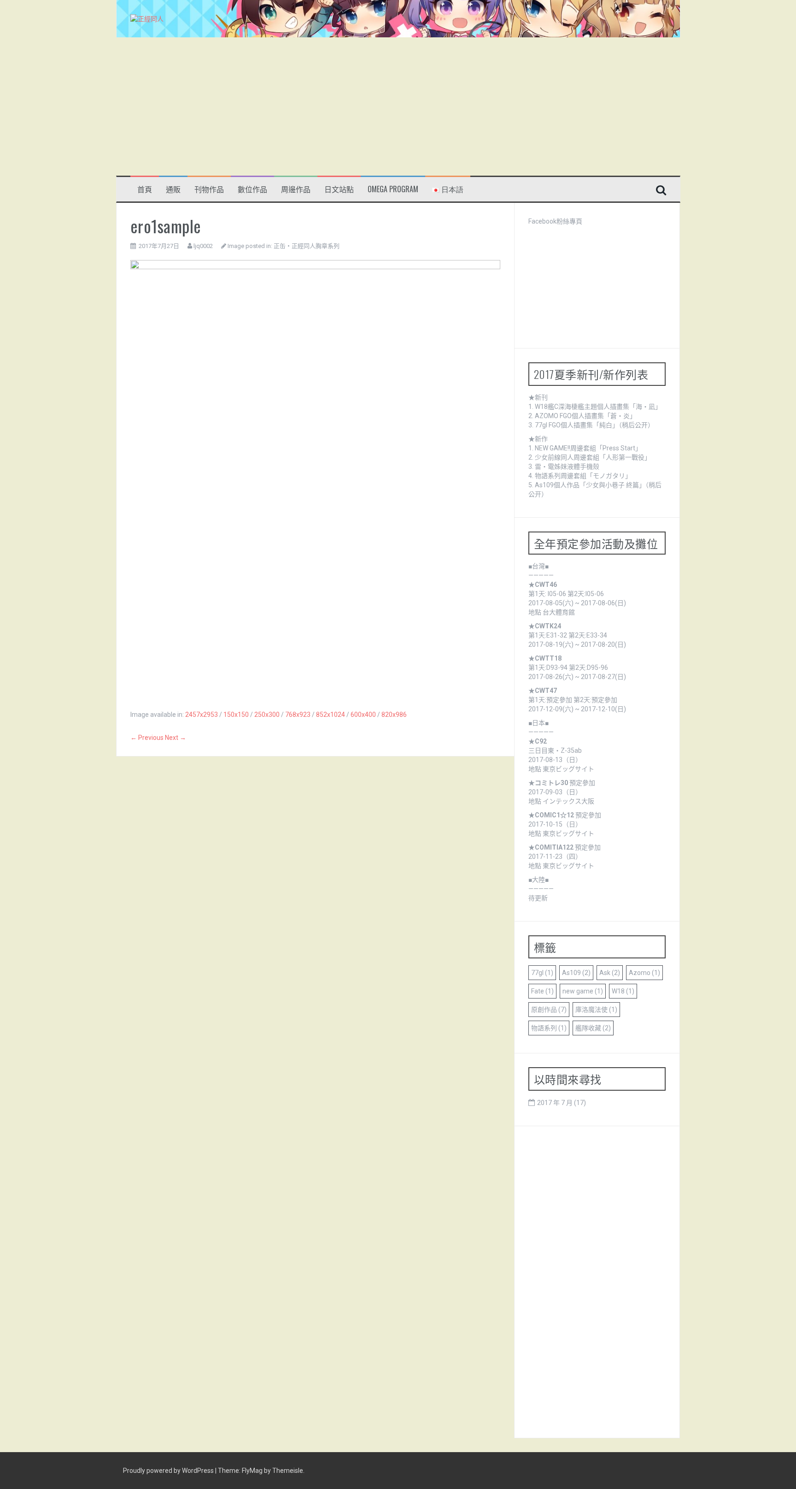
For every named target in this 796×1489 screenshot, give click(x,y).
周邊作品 (295, 189)
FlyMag (252, 1470)
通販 (173, 189)
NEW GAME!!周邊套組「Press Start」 (588, 448)
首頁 (144, 189)
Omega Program (393, 189)
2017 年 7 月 (555, 1102)
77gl (542, 972)
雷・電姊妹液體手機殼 (567, 466)
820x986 (394, 714)
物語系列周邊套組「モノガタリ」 (583, 475)
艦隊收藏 (593, 1028)
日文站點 (339, 189)
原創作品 (549, 1009)
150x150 (236, 714)
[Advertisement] (398, 106)
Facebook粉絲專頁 (555, 221)
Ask (609, 972)
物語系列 (549, 1028)
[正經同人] (147, 18)
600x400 (363, 714)
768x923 (297, 714)
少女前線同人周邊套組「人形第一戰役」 (593, 457)
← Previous (147, 737)
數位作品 (252, 189)
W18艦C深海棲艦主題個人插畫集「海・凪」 (598, 406)
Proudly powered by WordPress (169, 1470)
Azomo (644, 972)
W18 (623, 991)
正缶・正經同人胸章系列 (306, 245)
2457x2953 (201, 714)
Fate (542, 991)
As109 (576, 972)
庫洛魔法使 (596, 1009)
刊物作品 (209, 189)
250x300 (267, 714)
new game (582, 991)
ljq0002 (203, 245)
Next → (175, 737)
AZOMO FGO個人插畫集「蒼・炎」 (585, 416)
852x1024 (330, 714)
